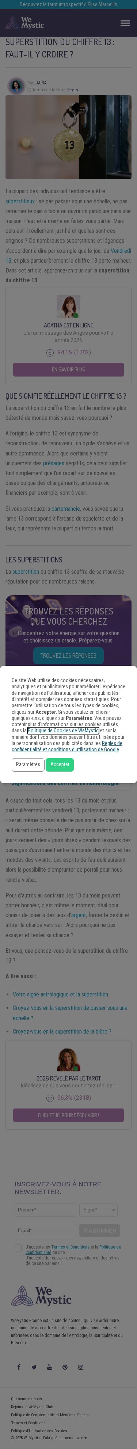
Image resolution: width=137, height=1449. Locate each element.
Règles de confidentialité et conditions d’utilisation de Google (67, 746)
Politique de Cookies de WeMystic (63, 731)
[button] (28, 765)
